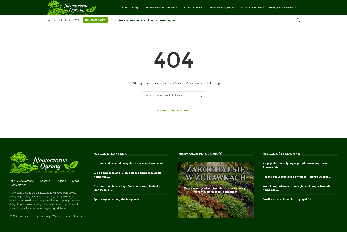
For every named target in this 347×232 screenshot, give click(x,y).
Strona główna (17, 184)
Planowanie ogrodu (221, 7)
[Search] (298, 20)
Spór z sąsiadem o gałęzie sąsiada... (117, 199)
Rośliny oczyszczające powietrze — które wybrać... (297, 176)
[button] (111, 20)
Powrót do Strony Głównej (173, 110)
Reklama (61, 180)
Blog (135, 7)
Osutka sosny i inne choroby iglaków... (288, 199)
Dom (124, 7)
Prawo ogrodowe (251, 7)
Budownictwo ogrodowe (160, 7)
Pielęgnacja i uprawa (281, 7)
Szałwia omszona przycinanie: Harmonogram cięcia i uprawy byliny (161, 20)
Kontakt (45, 180)
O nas (75, 180)
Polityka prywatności (21, 180)
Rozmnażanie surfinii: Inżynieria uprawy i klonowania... (130, 163)
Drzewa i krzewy (192, 7)
